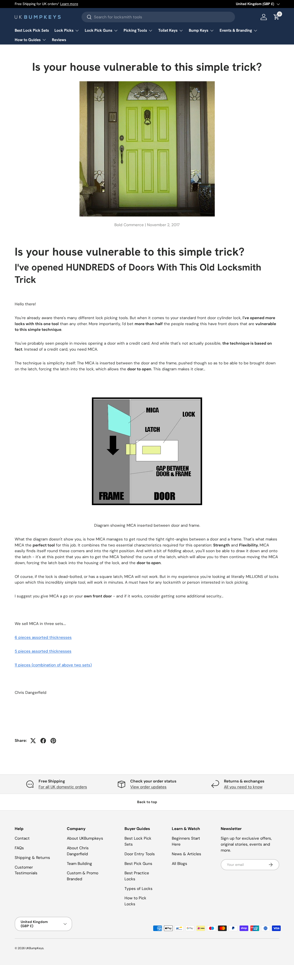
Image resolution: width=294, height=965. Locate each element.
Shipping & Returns (32, 857)
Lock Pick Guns (98, 30)
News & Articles (186, 853)
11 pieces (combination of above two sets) (53, 664)
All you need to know (243, 786)
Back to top (147, 802)
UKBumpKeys (34, 948)
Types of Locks (138, 888)
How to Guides (28, 39)
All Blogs (179, 863)
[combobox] (158, 17)
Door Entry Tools (139, 853)
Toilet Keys (168, 30)
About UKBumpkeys (85, 838)
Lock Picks (64, 30)
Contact (22, 838)
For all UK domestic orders (63, 786)
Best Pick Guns (138, 863)
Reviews (59, 39)
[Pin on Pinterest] (53, 741)
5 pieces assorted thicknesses (43, 651)
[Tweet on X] (33, 741)
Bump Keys (198, 30)
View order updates (148, 786)
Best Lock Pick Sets (32, 30)
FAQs (19, 847)
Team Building (79, 863)
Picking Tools (135, 30)
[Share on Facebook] (43, 741)
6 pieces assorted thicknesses (43, 637)
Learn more (69, 4)
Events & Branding (236, 30)
